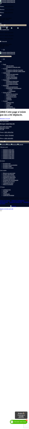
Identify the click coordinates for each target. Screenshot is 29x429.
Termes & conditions (5, 200)
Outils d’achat (6, 72)
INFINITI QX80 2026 (8, 152)
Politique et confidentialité (18, 200)
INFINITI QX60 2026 (8, 151)
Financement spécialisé (11, 82)
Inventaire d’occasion (8, 167)
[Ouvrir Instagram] (14, 28)
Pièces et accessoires (8, 184)
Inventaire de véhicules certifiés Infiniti (15, 71)
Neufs (4, 64)
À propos (5, 101)
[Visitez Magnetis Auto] (13, 206)
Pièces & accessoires (11, 95)
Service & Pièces (7, 92)
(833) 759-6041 (9, 9)
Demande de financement (12, 81)
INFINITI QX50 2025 (8, 154)
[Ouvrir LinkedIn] (20, 28)
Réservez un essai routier (12, 74)
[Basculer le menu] (1, 23)
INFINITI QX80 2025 (8, 158)
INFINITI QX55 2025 (8, 155)
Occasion (5, 68)
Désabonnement (4, 202)
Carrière (8, 105)
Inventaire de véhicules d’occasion (14, 70)
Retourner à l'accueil (5, 118)
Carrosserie (9, 99)
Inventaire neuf (6, 163)
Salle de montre (10, 65)
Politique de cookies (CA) (15, 202)
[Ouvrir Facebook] (3, 28)
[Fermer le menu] (1, 61)
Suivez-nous (5, 26)
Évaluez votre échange (11, 77)
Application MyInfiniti (11, 78)
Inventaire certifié (7, 166)
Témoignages (9, 106)
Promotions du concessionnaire (13, 88)
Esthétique (8, 98)
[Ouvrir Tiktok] (8, 28)
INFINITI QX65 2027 (8, 149)
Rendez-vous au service (6, 56)
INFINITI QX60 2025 (8, 157)
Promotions (6, 85)
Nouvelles (8, 103)
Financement (6, 80)
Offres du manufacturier (12, 87)
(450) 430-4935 (8, 12)
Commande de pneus (11, 96)
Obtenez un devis (10, 75)
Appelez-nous (5, 29)
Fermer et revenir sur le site (6, 208)
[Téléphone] (1, 3)
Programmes (12, 91)
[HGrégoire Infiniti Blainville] (7, 1)
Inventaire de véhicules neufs (13, 67)
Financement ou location (12, 84)
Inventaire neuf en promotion (10, 165)
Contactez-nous (10, 102)
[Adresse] (1, 15)
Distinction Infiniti (10, 108)
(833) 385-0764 (8, 6)
